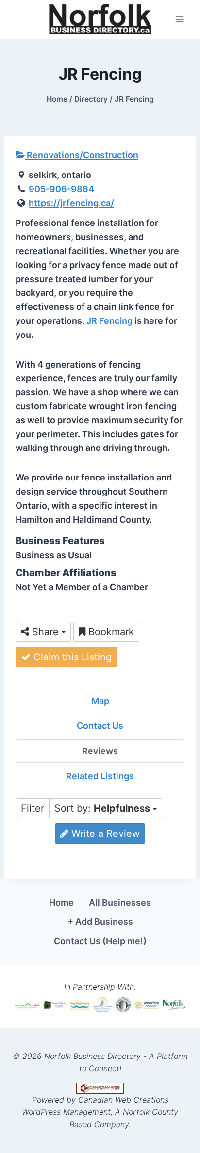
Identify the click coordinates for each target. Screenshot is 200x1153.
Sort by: (102, 808)
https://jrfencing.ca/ (71, 203)
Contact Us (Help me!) (100, 941)
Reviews (100, 751)
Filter (32, 808)
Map (100, 701)
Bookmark (109, 632)
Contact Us (100, 726)
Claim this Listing (71, 657)
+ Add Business (100, 921)
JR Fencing (109, 321)
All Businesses (120, 902)
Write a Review (104, 833)
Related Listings (100, 776)
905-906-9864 (61, 189)
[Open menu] (179, 19)
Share (45, 632)
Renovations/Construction (81, 155)
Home (61, 902)
